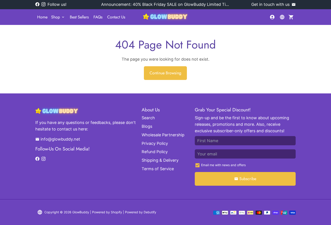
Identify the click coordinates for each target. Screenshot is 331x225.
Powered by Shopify (107, 212)
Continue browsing (165, 73)
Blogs (147, 126)
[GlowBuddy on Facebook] (37, 4)
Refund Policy (155, 151)
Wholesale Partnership (163, 134)
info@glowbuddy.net (57, 139)
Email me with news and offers (223, 165)
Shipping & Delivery (160, 160)
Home (42, 17)
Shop (58, 17)
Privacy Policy (155, 143)
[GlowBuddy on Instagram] (43, 4)
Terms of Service (158, 168)
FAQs (97, 17)
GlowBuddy (80, 212)
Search (148, 117)
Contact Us (116, 17)
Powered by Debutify (140, 212)
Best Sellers (79, 17)
